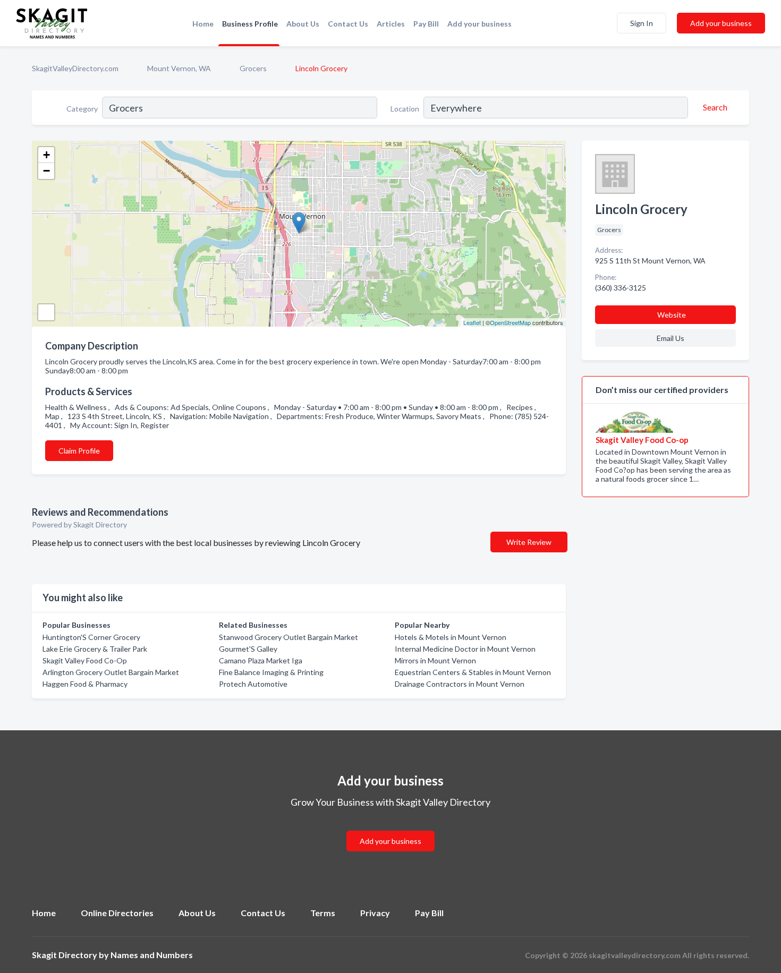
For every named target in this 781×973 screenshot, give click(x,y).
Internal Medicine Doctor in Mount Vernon (465, 648)
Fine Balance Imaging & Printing (271, 672)
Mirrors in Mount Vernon (435, 660)
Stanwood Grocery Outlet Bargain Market (288, 637)
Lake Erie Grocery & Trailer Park (95, 648)
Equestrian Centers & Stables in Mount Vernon (473, 672)
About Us (302, 23)
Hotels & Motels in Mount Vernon (450, 637)
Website (671, 314)
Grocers (253, 68)
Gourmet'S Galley (248, 648)
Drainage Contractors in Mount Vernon (459, 683)
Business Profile (250, 23)
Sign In (641, 23)
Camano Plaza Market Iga (260, 660)
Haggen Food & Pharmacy (85, 683)
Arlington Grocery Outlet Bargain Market (111, 672)
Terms (322, 913)
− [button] (46, 170)
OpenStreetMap (510, 322)
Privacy (375, 913)
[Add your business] (390, 828)
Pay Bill (426, 23)
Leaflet (472, 322)
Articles (391, 23)
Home (203, 23)
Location (404, 108)
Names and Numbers (152, 955)
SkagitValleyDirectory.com (75, 68)
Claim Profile (79, 450)
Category (82, 108)
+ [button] (46, 154)
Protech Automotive (253, 683)
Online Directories (117, 913)
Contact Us (348, 23)
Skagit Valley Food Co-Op (85, 660)
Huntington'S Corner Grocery (91, 637)
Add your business (479, 23)
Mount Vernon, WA (179, 68)
